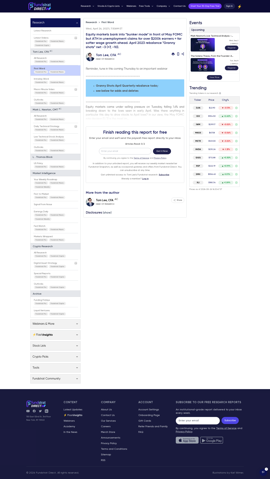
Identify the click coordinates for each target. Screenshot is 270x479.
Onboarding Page (149, 415)
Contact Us (108, 415)
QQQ (198, 158)
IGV (198, 116)
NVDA (198, 149)
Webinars (69, 421)
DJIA (198, 108)
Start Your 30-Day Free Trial (205, 6)
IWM (198, 124)
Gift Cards (144, 421)
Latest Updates (73, 409)
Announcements (110, 438)
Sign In (229, 6)
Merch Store (108, 432)
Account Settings (148, 409)
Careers (106, 426)
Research (91, 22)
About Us (106, 409)
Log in (145, 179)
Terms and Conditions (114, 449)
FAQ (140, 432)
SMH (198, 174)
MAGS (198, 133)
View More (214, 77)
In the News (70, 432)
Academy (69, 426)
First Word (108, 22)
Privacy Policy (160, 158)
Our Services (108, 421)
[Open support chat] (263, 472)
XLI (198, 183)
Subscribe (164, 175)
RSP (198, 166)
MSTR (198, 141)
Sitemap (106, 454)
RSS (103, 460)
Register (232, 48)
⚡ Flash (73, 415)
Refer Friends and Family (153, 426)
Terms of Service (141, 158)
